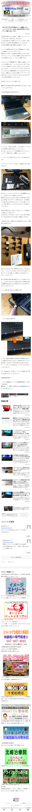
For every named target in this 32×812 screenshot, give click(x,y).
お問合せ (24, 803)
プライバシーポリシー (16, 805)
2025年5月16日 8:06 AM (6, 528)
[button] (29, 428)
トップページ (8, 803)
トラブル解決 (13, 394)
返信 (29, 536)
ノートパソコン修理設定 (23, 394)
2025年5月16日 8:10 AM (8, 542)
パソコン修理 (5, 396)
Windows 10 (5, 394)
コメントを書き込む (16, 557)
